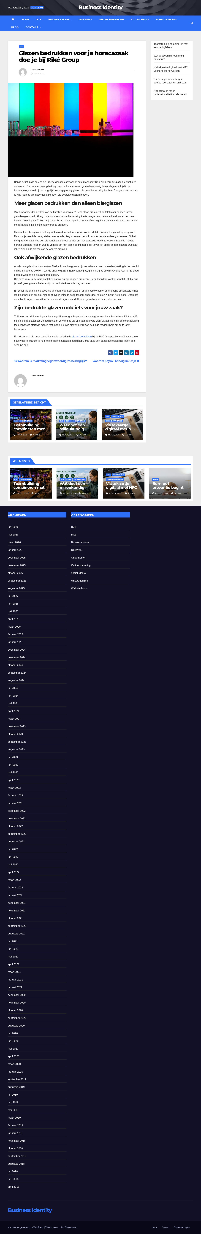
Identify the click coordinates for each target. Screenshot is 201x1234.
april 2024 (13, 711)
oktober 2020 (15, 1010)
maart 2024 (14, 718)
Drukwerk (85, 19)
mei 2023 (13, 772)
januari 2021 (15, 987)
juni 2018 (13, 1179)
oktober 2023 (15, 734)
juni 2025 (13, 603)
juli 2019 (13, 1094)
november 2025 (17, 565)
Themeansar (70, 1227)
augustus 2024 (16, 680)
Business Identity (100, 7)
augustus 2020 (16, 1025)
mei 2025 (13, 611)
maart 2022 (14, 880)
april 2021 (13, 964)
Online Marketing (111, 19)
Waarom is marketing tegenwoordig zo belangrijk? (52, 361)
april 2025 (13, 619)
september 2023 (17, 741)
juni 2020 (13, 1041)
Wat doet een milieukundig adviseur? (72, 429)
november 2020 (17, 1002)
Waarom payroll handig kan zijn (115, 361)
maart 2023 (14, 787)
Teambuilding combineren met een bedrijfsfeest (29, 429)
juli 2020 (13, 1033)
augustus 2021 (16, 933)
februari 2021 (15, 979)
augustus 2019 (16, 1087)
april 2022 (13, 872)
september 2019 (17, 1079)
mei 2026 (13, 534)
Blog (15, 27)
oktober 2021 (15, 918)
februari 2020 (15, 1071)
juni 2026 (13, 527)
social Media (140, 19)
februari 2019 (15, 1125)
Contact (32, 27)
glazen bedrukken (82, 336)
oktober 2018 (15, 1148)
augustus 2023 (16, 749)
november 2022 (17, 818)
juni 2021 (13, 949)
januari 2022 (15, 895)
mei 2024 (13, 703)
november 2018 (17, 1140)
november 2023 (17, 726)
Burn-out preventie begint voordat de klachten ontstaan (169, 489)
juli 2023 (13, 757)
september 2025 (17, 580)
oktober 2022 (15, 826)
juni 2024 (13, 695)
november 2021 (17, 910)
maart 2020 (14, 1064)
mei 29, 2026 (69, 493)
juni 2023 (13, 764)
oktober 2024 (15, 665)
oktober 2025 (15, 573)
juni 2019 (13, 1102)
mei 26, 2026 (161, 493)
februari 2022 (15, 887)
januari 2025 (15, 642)
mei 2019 (13, 1110)
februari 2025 (15, 634)
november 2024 (17, 657)
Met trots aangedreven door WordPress (26, 1227)
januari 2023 (15, 803)
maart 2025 (14, 626)
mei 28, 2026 (115, 493)
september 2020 (17, 1018)
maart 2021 (14, 972)
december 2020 (17, 995)
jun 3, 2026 (22, 493)
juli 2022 (13, 849)
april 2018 (13, 1186)
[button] (192, 23)
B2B (39, 19)
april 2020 (13, 1056)
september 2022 (17, 834)
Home (26, 19)
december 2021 (17, 903)
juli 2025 (13, 596)
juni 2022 (13, 857)
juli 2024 (13, 688)
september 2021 (17, 926)
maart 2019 (14, 1117)
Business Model (59, 19)
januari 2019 (15, 1133)
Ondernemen (26, 421)
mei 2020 (13, 1048)
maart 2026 (14, 542)
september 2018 (17, 1156)
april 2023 (13, 780)
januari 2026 (15, 550)
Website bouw (166, 19)
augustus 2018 (16, 1163)
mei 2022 (13, 864)
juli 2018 (13, 1171)
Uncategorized (79, 580)
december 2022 (17, 811)
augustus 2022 (16, 841)
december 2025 (17, 557)
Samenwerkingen (182, 1227)
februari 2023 (15, 795)
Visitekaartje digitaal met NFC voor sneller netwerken (120, 431)
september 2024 (17, 672)
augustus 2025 (16, 588)
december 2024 (17, 649)
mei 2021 (13, 956)
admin (40, 69)
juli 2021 (13, 941)
